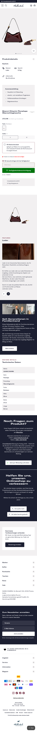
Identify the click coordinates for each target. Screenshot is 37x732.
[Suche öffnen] (6, 5)
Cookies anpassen (28, 712)
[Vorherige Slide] (4, 294)
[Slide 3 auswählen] (18, 215)
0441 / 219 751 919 (21, 440)
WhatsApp (19, 432)
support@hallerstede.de (21, 438)
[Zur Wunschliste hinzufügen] (33, 51)
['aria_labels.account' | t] (31, 5)
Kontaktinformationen (10, 712)
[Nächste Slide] (8, 294)
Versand (21, 712)
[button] (2, 5)
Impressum (5, 710)
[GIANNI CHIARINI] (32, 112)
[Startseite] (18, 5)
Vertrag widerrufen (18, 698)
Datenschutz (12, 710)
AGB (17, 712)
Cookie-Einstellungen (21, 710)
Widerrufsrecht (30, 710)
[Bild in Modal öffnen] (18, 31)
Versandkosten (19, 119)
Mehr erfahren (9, 348)
